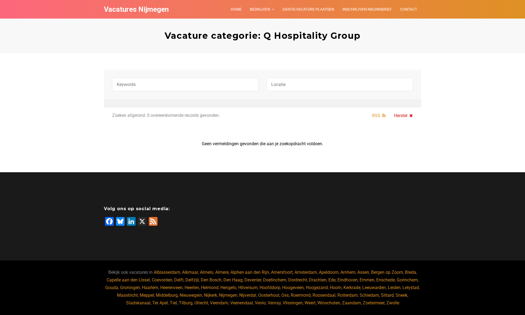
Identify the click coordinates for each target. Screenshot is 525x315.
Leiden (394, 287)
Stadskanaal (138, 302)
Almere (222, 272)
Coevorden (162, 280)
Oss (285, 295)
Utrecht (201, 302)
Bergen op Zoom (387, 272)
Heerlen (192, 287)
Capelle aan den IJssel (128, 280)
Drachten (317, 280)
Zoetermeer (373, 302)
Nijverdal (247, 295)
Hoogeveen (293, 287)
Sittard (387, 295)
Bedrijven (260, 9)
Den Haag (233, 280)
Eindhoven (347, 280)
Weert (310, 302)
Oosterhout (268, 295)
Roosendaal (324, 295)
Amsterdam (305, 272)
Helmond (209, 287)
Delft (178, 280)
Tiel (173, 302)
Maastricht (127, 295)
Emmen (367, 280)
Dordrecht (297, 280)
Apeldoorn (329, 272)
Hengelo (228, 287)
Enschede (385, 280)
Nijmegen (228, 295)
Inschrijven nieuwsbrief (367, 9)
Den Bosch (211, 280)
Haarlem (150, 287)
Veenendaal (241, 302)
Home (236, 9)
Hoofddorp (269, 287)
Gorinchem (407, 280)
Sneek (401, 295)
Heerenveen (171, 287)
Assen (363, 272)
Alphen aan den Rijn (250, 272)
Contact (408, 9)
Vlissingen (293, 302)
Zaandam (351, 302)
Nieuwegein (191, 295)
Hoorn (336, 287)
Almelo (206, 272)
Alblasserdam (167, 272)
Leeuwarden (374, 287)
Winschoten (328, 302)
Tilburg (185, 302)
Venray (274, 302)
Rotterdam (347, 295)
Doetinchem (274, 280)
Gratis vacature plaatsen (308, 9)
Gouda (111, 287)
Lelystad (410, 287)
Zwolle (392, 302)
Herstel (400, 115)
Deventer (252, 280)
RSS (376, 115)
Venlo (260, 302)
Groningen (130, 287)
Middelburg (167, 295)
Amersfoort (282, 272)
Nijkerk (210, 295)
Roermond (301, 295)
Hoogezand (317, 287)
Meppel (147, 295)
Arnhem (347, 272)
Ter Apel (160, 302)
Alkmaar (190, 272)
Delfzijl (192, 280)
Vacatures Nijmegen (136, 9)
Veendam (219, 302)
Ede (332, 280)
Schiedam (369, 295)
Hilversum (248, 287)
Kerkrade (351, 287)
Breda (410, 272)
